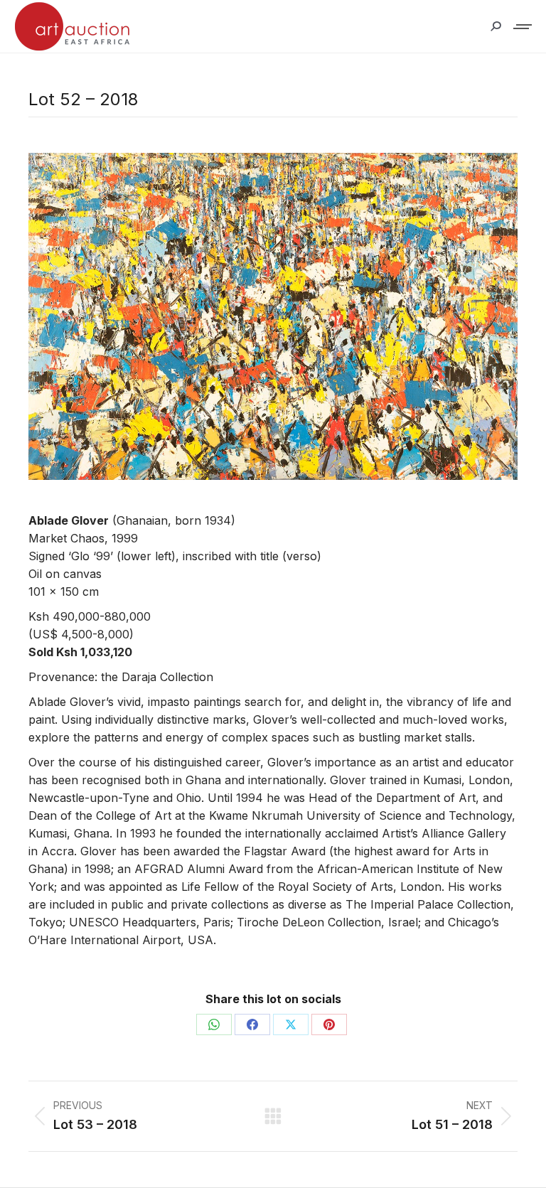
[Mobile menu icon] (523, 26)
